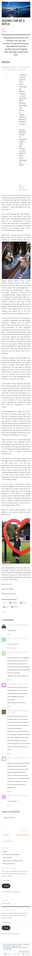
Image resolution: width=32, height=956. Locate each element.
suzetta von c (11, 625)
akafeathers (10, 795)
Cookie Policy (8, 949)
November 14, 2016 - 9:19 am (19, 684)
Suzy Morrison (24, 67)
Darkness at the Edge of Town (13, 860)
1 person (15, 648)
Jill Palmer (6, 835)
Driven (5, 851)
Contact (4, 31)
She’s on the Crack (9, 863)
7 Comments (21, 70)
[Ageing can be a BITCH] (16, 8)
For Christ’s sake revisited (11, 854)
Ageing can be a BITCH (13, 22)
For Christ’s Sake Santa (22, 835)
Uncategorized (10, 70)
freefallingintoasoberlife (14, 710)
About (4, 29)
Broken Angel (7, 857)
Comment (24, 830)
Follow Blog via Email (9, 868)
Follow (6, 886)
